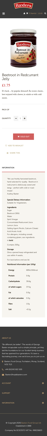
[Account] (24, 13)
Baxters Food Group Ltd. (31, 423)
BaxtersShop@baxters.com (16, 375)
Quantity (6, 118)
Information (8, 168)
